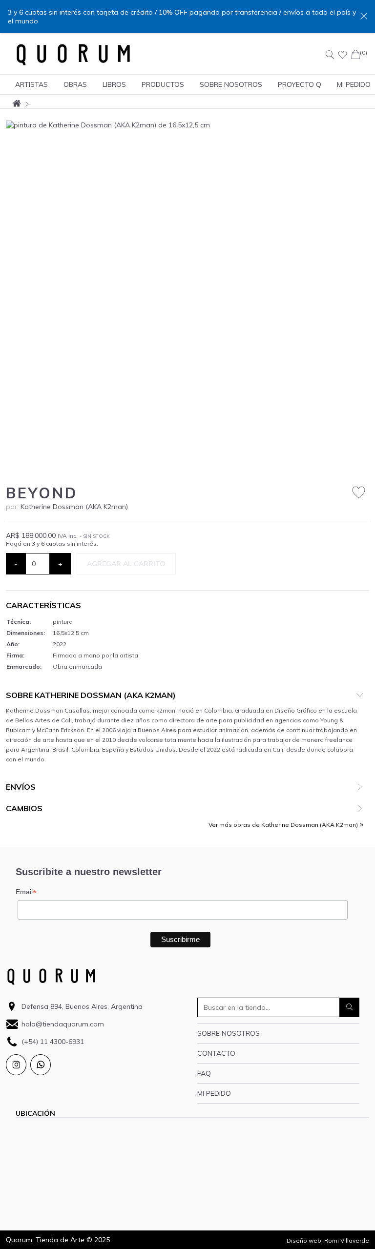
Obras (75, 84)
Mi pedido (214, 1093)
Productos (163, 84)
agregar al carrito (126, 563)
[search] (349, 1007)
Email (26, 892)
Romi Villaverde (346, 1240)
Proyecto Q (299, 84)
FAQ (204, 1073)
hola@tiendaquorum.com (62, 1024)
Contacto (216, 1053)
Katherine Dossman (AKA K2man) (74, 506)
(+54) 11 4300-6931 (52, 1041)
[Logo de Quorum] (73, 54)
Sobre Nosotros (231, 84)
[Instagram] (16, 1064)
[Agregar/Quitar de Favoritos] (358, 493)
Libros (114, 84)
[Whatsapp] (40, 1064)
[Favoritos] (342, 55)
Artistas (31, 84)
